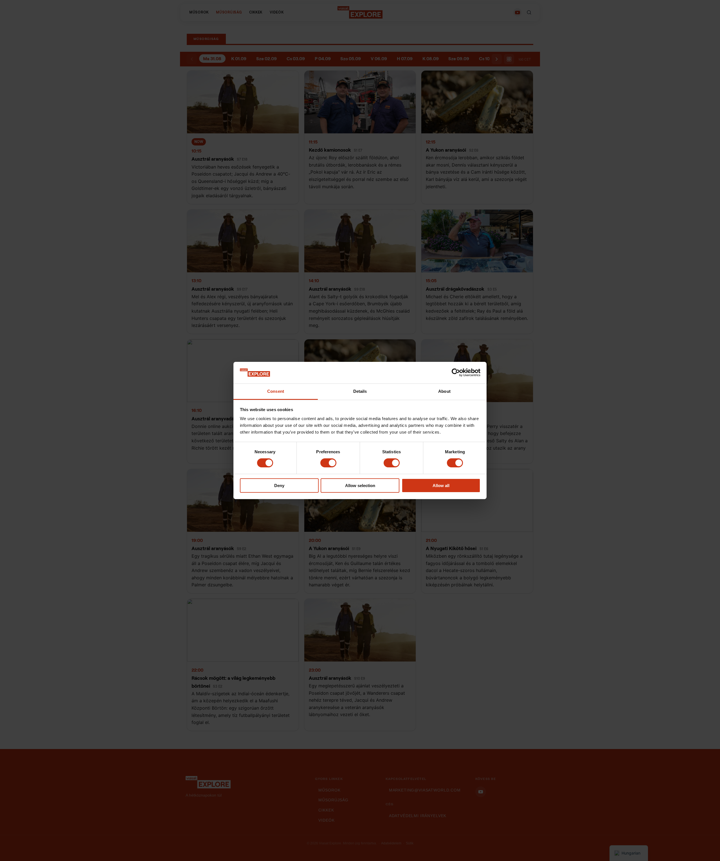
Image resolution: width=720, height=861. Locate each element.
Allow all (441, 485)
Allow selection (360, 485)
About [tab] (444, 391)
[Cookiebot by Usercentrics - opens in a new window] (455, 372)
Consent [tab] (275, 391)
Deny (279, 485)
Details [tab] (360, 391)
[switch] (328, 462)
